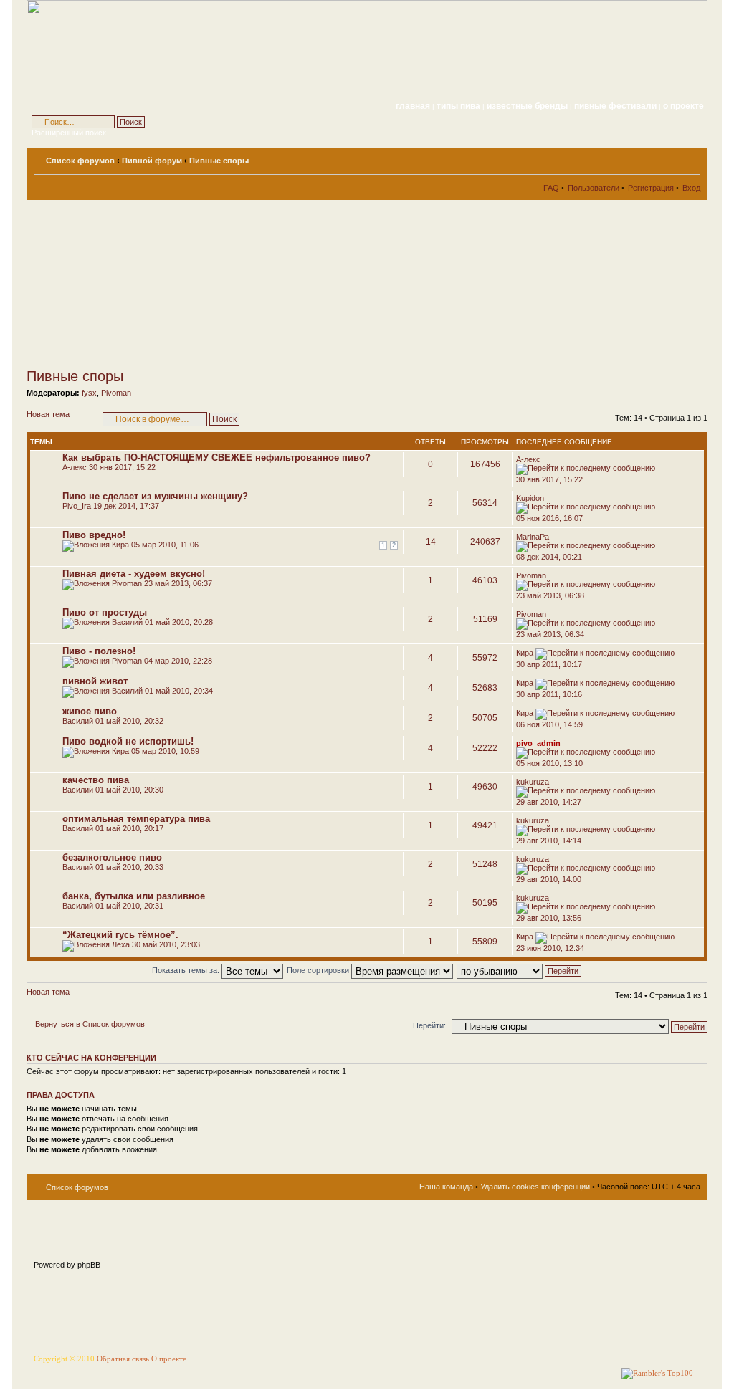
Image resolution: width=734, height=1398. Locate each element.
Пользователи (593, 187)
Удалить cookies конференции (535, 1186)
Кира (120, 544)
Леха (121, 944)
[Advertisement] (155, 283)
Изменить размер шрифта (690, 157)
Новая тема (48, 414)
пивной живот (95, 681)
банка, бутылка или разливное (133, 896)
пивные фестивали (616, 106)
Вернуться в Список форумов (90, 1024)
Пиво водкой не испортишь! (128, 741)
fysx (89, 392)
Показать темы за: (186, 970)
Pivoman (116, 392)
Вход (691, 187)
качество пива (95, 780)
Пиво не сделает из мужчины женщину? (155, 496)
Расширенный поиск (69, 132)
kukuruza (532, 781)
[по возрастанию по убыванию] (520, 970)
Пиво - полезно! (98, 651)
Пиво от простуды (104, 612)
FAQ (551, 187)
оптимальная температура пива (136, 818)
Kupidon (530, 498)
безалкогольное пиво (112, 857)
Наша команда (446, 1186)
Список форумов (80, 160)
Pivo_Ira (76, 506)
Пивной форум (152, 160)
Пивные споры (219, 160)
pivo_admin (538, 743)
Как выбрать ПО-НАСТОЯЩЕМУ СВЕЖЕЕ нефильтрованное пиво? (216, 457)
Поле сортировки (319, 970)
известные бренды (528, 106)
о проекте (683, 106)
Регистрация (651, 187)
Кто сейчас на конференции (91, 1057)
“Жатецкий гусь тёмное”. (120, 934)
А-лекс (74, 467)
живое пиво (89, 711)
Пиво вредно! (93, 535)
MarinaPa (532, 536)
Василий (127, 622)
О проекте (168, 1359)
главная (413, 106)
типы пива (459, 106)
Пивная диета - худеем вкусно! (133, 573)
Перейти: (429, 1025)
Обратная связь (123, 1359)
